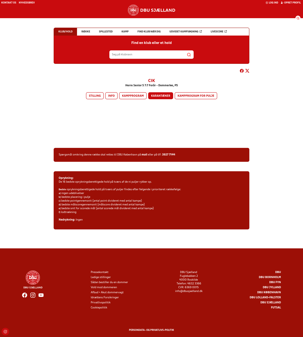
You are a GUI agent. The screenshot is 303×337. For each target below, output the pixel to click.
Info (111, 96)
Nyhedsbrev (27, 3)
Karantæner (160, 96)
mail (144, 154)
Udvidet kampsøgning (183, 32)
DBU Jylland (272, 287)
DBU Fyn (275, 282)
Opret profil (292, 3)
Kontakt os (8, 3)
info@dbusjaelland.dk (188, 291)
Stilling (95, 96)
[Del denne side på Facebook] (242, 71)
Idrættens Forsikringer (105, 297)
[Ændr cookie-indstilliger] (5, 331)
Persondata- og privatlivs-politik (151, 330)
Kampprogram (133, 96)
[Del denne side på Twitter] (247, 71)
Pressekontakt (99, 272)
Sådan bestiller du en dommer (109, 282)
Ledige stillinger (101, 277)
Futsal (276, 307)
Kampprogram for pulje (196, 96)
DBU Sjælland (270, 302)
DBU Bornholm (270, 277)
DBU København (269, 292)
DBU (278, 272)
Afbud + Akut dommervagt (107, 292)
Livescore (217, 32)
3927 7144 (168, 154)
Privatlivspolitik (100, 302)
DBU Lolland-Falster (265, 297)
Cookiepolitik (99, 307)
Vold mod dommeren (104, 287)
